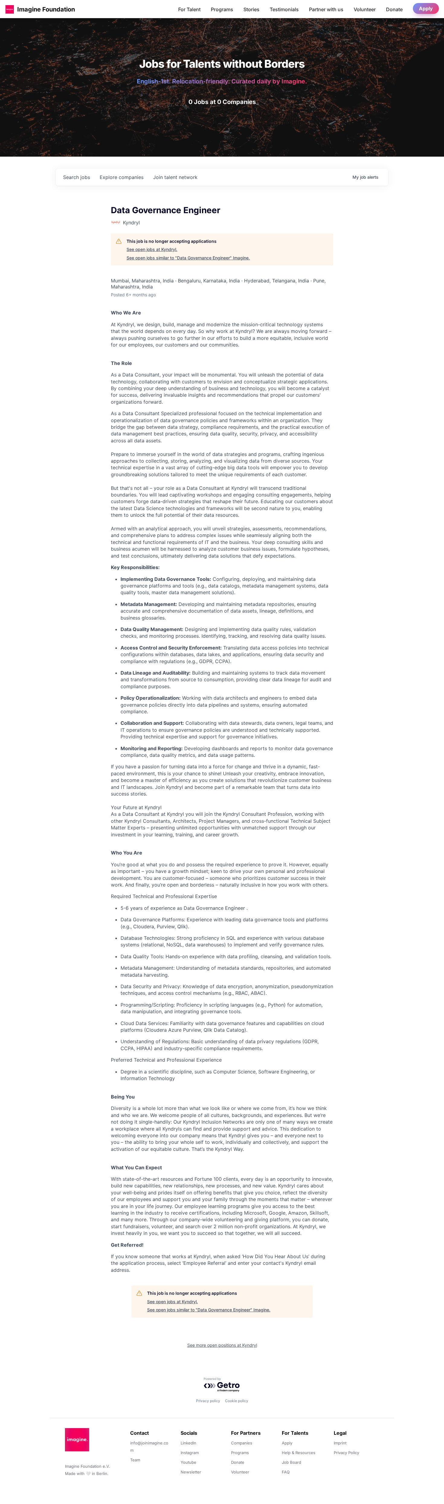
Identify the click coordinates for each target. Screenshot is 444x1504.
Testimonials (284, 9)
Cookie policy (236, 1400)
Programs (222, 9)
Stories (251, 9)
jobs (76, 177)
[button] (10, 9)
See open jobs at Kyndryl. (152, 249)
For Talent (189, 9)
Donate (394, 9)
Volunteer (365, 9)
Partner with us (326, 9)
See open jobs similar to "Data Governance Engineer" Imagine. (188, 257)
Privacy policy (208, 1400)
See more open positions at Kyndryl (222, 1345)
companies (121, 177)
